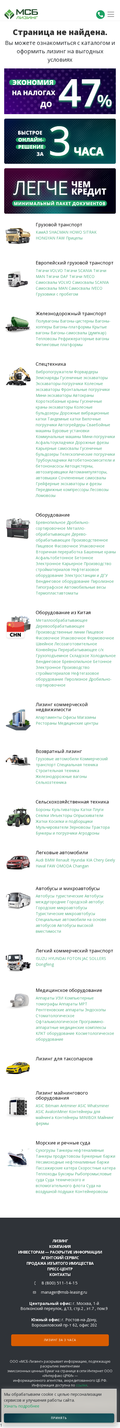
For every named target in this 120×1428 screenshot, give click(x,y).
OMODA (64, 866)
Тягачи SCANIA (78, 270)
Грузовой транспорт (59, 224)
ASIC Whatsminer (93, 1105)
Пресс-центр (60, 1269)
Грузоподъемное (52, 655)
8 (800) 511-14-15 (60, 1283)
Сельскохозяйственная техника (72, 801)
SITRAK (90, 232)
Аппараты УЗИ (49, 998)
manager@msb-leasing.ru (64, 1292)
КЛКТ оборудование (55, 1033)
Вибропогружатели (54, 371)
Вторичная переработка (59, 551)
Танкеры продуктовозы (58, 1156)
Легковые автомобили (62, 852)
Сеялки (42, 815)
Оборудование (53, 514)
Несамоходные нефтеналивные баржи (72, 1162)
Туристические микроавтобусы (65, 913)
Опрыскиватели (88, 815)
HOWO (75, 232)
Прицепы (74, 238)
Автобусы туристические (59, 896)
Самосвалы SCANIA (90, 282)
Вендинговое (48, 661)
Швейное (44, 643)
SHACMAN (58, 232)
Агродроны (88, 833)
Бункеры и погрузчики (56, 833)
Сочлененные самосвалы (82, 477)
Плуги (98, 809)
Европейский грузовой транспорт (75, 262)
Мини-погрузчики (98, 436)
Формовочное (100, 638)
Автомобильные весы (85, 587)
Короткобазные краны (57, 401)
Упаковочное (92, 546)
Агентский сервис (60, 1257)
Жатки (41, 821)
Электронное (48, 563)
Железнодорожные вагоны (61, 776)
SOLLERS (97, 958)
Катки (86, 809)
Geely (110, 860)
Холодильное (103, 655)
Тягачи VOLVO (49, 270)
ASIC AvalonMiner (52, 1111)
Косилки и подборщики (71, 821)
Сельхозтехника (51, 782)
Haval (41, 866)
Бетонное (84, 557)
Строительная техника (57, 770)
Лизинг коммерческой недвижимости (62, 707)
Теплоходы (46, 1173)
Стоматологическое (55, 1015)
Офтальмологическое (57, 1021)
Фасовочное (66, 546)
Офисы (69, 717)
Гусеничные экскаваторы (84, 377)
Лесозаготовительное (75, 643)
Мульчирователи (52, 827)
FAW (60, 238)
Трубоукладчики (51, 460)
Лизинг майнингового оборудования (62, 1095)
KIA (89, 860)
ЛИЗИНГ (60, 1240)
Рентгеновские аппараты (60, 1009)
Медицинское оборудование (69, 990)
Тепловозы (46, 338)
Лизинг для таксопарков (64, 1058)
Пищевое (44, 546)
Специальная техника (77, 764)
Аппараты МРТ (73, 1003)
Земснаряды (47, 377)
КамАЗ (42, 232)
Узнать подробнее (21, 1406)
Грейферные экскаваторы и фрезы (69, 483)
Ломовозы (46, 495)
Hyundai (78, 860)
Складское (79, 655)
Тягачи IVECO (82, 276)
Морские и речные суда (63, 1142)
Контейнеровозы (91, 1191)
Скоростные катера (97, 1168)
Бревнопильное (51, 522)
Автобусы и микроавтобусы (68, 888)
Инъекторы (61, 815)
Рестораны (46, 723)
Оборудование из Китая (63, 612)
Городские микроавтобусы (61, 907)
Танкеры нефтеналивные (80, 1150)
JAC (85, 958)
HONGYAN (45, 238)
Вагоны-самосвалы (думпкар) (78, 332)
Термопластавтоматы (57, 593)
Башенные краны (100, 551)
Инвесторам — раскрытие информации (60, 1252)
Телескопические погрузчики (87, 454)
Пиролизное (102, 581)
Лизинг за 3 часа (60, 1340)
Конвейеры (46, 649)
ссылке (81, 1385)
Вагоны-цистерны (77, 321)
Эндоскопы (95, 1009)
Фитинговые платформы (59, 344)
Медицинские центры (78, 723)
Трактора (101, 827)
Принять (59, 1418)
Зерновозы (79, 827)
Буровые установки (70, 430)
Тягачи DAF (57, 276)
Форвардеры (86, 371)
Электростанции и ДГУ (86, 575)
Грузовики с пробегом (57, 294)
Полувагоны (47, 321)
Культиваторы (65, 809)
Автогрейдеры (71, 424)
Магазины (86, 717)
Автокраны (83, 395)
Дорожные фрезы (92, 442)
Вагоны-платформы (72, 327)
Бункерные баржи (98, 1156)
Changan (81, 866)
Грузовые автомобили (57, 758)
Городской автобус (85, 901)
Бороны (43, 809)
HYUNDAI (57, 958)
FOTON (74, 958)
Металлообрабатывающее (62, 620)
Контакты (59, 1274)
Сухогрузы (45, 1150)
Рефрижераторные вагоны (83, 338)
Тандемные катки (64, 419)
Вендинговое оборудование (63, 581)
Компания (60, 1246)
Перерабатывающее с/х (81, 649)
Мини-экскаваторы (54, 395)
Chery (98, 860)
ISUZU (41, 958)
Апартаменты (49, 717)
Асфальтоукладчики (55, 442)
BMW (50, 860)
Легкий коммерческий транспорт (74, 950)
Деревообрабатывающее (60, 626)
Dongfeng (45, 964)
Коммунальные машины (58, 436)
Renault (62, 860)
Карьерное (72, 563)
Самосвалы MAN (52, 288)
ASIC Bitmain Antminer (56, 1105)
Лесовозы (99, 489)
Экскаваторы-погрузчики (59, 383)
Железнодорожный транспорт (71, 313)
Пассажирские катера (56, 1168)
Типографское (49, 587)
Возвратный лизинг (59, 751)
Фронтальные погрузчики (85, 389)
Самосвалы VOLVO (53, 282)
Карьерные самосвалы (57, 448)
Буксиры (66, 1173)
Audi (40, 860)
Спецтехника (51, 364)
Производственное (89, 540)
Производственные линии (60, 632)
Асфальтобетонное (54, 557)
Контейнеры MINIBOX (75, 1117)
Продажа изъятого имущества (60, 1263)
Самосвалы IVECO (85, 288)
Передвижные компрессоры (62, 489)
